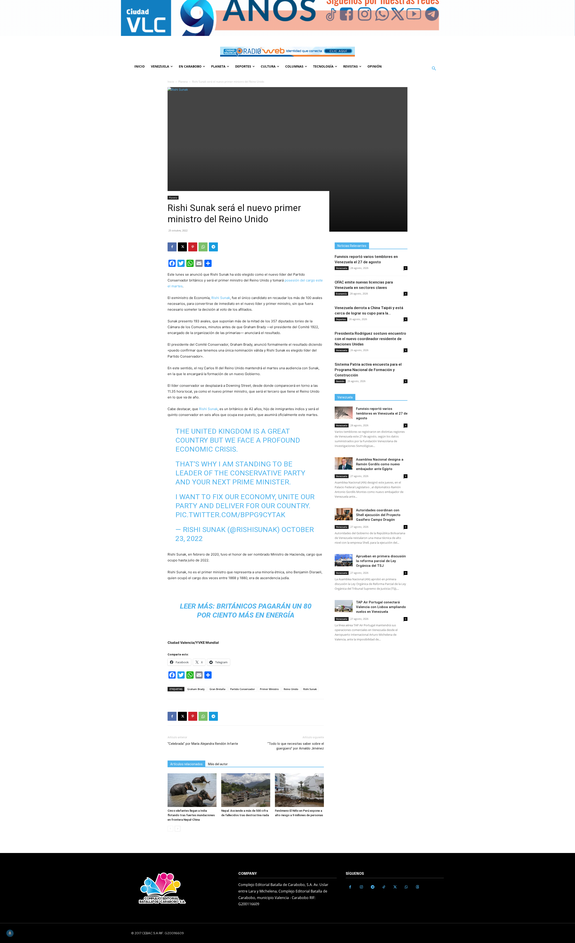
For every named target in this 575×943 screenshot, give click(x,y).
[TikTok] (383, 887)
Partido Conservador (242, 689)
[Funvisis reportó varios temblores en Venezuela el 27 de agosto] (344, 413)
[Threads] (417, 887)
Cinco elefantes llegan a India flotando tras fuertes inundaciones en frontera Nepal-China (191, 815)
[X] (182, 246)
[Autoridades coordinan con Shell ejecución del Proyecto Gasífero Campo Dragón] (344, 514)
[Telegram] (213, 246)
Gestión (340, 381)
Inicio (171, 82)
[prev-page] (170, 828)
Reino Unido (291, 689)
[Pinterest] (192, 246)
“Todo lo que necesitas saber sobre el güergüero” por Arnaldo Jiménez (296, 746)
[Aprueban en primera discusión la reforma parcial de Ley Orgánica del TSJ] (344, 560)
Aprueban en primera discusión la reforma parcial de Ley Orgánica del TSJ (381, 561)
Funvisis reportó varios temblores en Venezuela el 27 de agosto (381, 413)
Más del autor (218, 764)
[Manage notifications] (9, 933)
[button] (434, 68)
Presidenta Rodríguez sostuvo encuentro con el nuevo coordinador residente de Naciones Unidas (370, 338)
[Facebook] (172, 246)
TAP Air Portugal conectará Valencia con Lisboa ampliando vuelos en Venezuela (381, 607)
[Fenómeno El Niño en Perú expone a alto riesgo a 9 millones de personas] (299, 790)
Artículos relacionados (186, 764)
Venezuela (341, 268)
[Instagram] (361, 887)
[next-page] (177, 828)
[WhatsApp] (203, 246)
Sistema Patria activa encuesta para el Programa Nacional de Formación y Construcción (368, 369)
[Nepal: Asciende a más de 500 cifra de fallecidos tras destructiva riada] (245, 790)
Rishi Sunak (220, 298)
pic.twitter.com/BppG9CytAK (230, 514)
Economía (341, 293)
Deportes (341, 319)
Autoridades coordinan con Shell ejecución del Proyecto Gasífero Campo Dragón (378, 515)
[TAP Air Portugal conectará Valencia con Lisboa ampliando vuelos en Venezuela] (344, 606)
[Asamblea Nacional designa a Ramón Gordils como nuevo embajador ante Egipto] (344, 463)
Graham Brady (196, 689)
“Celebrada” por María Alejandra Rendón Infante (203, 744)
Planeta (183, 82)
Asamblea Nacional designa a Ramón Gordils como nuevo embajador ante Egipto (379, 464)
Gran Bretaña (217, 689)
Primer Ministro (269, 689)
